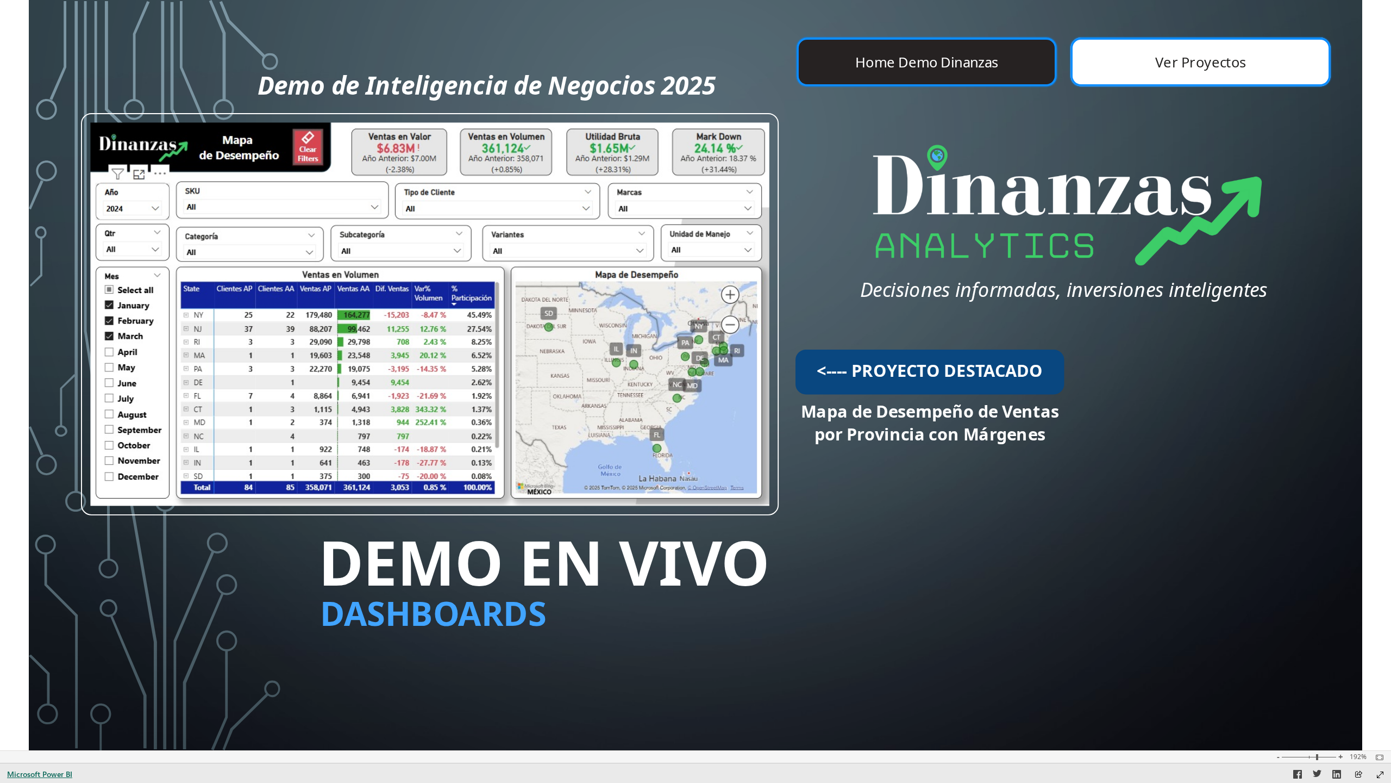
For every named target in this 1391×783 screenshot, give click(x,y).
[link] (430, 314)
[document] (516, 113)
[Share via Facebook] (1297, 776)
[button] (926, 62)
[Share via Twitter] (1317, 776)
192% (1358, 757)
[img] (1064, 186)
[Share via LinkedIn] (1336, 776)
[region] (695, 375)
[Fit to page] (1377, 757)
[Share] (1358, 775)
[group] (1064, 62)
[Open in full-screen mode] (1380, 775)
